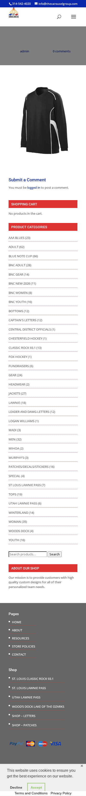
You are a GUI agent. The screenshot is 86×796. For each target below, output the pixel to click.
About (17, 630)
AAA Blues (16, 238)
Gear (12, 375)
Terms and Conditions (31, 793)
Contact (19, 654)
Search (54, 554)
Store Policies (23, 646)
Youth (14, 540)
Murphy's (16, 457)
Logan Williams (21, 421)
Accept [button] (36, 787)
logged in (33, 187)
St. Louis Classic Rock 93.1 (33, 679)
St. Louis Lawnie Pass (29, 688)
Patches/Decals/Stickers (28, 467)
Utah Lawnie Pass (23, 503)
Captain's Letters (22, 320)
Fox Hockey (18, 357)
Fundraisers (19, 366)
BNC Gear (16, 274)
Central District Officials (30, 329)
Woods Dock (19, 531)
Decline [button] (16, 787)
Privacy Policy (61, 793)
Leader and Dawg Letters (29, 412)
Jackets (14, 393)
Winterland (18, 512)
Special (14, 476)
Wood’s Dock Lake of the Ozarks (38, 706)
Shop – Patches (24, 725)
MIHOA (14, 448)
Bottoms (16, 311)
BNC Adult (17, 265)
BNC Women (18, 293)
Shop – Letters (23, 716)
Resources (20, 638)
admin (24, 51)
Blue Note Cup (20, 256)
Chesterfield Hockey (25, 338)
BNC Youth (17, 302)
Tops (12, 494)
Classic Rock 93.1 (22, 348)
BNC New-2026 (19, 283)
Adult (13, 247)
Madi (12, 430)
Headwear (17, 384)
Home (16, 622)
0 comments (61, 51)
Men (12, 439)
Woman (15, 521)
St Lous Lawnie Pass (25, 485)
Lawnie (14, 402)
